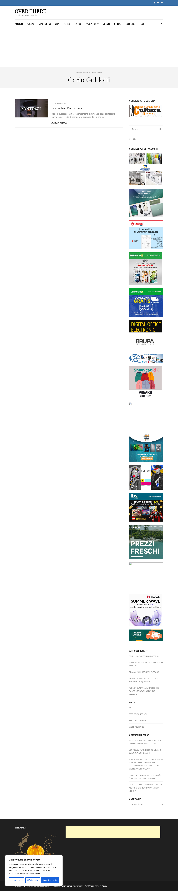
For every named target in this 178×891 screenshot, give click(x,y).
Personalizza (17, 880)
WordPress (89, 886)
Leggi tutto (60, 123)
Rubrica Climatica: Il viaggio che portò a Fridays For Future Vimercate (144, 691)
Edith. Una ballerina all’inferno (144, 656)
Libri (57, 24)
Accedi (132, 708)
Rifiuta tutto (32, 880)
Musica (78, 24)
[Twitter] (158, 3)
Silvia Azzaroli (136, 740)
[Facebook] (154, 3)
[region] (34, 870)
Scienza (106, 24)
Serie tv (117, 24)
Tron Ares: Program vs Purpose (144, 672)
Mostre (66, 24)
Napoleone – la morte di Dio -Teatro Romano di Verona (145, 788)
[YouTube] (162, 3)
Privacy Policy (92, 24)
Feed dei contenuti (138, 714)
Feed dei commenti (137, 720)
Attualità (19, 24)
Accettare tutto (50, 880)
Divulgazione (45, 24)
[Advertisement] (89, 47)
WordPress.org (136, 727)
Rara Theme (66, 886)
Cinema (30, 24)
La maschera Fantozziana (66, 108)
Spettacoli (130, 24)
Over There (30, 11)
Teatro (142, 24)
